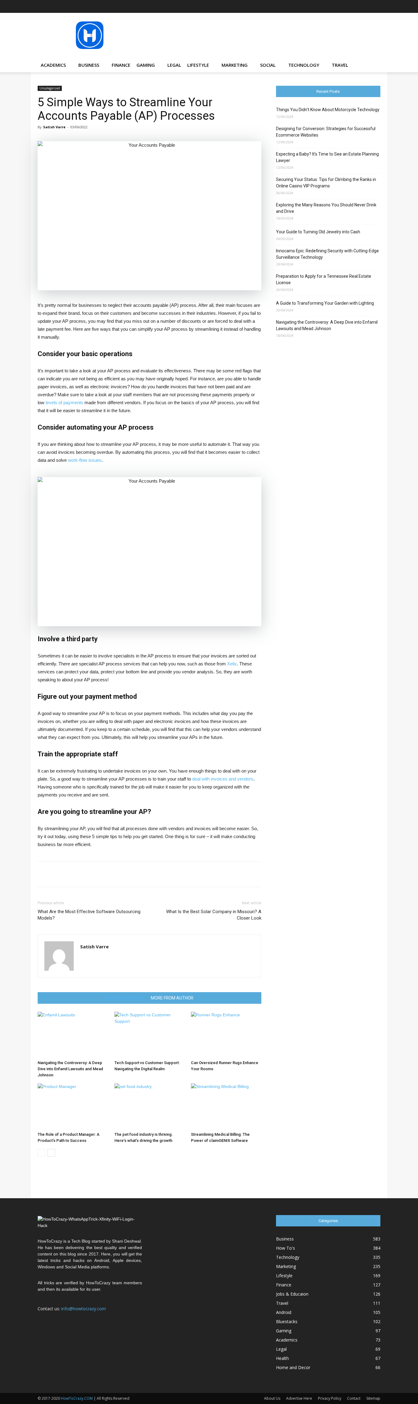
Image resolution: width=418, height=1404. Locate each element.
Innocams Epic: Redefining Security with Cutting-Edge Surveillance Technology (327, 254)
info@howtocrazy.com (83, 1309)
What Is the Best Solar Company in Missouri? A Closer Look (213, 915)
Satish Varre (54, 127)
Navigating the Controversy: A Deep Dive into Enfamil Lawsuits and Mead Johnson (70, 1068)
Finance (121, 65)
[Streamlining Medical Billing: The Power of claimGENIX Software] (226, 1106)
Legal (174, 65)
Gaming (145, 65)
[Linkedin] (345, 6)
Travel (340, 65)
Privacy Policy (329, 1398)
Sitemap (373, 1398)
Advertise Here (299, 1398)
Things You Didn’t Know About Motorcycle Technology (327, 109)
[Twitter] (365, 6)
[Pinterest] (355, 6)
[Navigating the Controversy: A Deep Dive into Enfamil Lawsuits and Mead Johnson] (73, 1035)
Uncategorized (49, 88)
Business (88, 65)
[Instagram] (335, 6)
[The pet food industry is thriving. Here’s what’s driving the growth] (149, 1106)
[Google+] (325, 6)
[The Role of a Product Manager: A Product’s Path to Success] (73, 1106)
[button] (373, 65)
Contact (353, 1398)
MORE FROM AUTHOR (172, 998)
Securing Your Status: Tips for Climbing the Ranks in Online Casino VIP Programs (326, 182)
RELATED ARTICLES (124, 998)
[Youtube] (375, 6)
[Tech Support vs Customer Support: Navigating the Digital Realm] (149, 1035)
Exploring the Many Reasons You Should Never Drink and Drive (326, 208)
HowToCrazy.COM (77, 1398)
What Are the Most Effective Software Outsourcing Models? (89, 915)
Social (268, 65)
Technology (303, 65)
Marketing (235, 65)
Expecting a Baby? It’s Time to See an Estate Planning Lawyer (327, 157)
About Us (272, 1398)
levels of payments (64, 402)
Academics (53, 65)
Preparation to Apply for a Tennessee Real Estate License (323, 279)
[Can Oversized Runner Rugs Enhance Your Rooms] (226, 1035)
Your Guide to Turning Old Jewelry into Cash (318, 231)
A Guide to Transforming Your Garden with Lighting (325, 303)
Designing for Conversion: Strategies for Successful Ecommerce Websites (325, 131)
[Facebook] (315, 6)
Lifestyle (198, 65)
